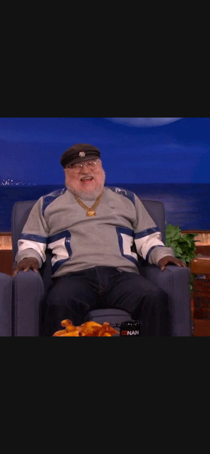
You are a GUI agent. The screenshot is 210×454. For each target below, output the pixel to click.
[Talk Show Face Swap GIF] (105, 227)
